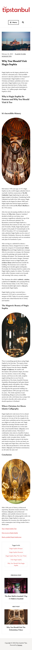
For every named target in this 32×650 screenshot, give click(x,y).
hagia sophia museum (16, 552)
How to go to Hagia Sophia (10, 533)
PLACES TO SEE (20, 54)
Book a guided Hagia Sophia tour (11, 537)
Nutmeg (19, 645)
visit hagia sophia (16, 559)
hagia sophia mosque (16, 548)
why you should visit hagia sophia (16, 564)
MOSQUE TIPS (7, 56)
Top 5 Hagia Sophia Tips (9, 528)
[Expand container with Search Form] (23, 22)
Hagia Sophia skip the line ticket (16, 556)
